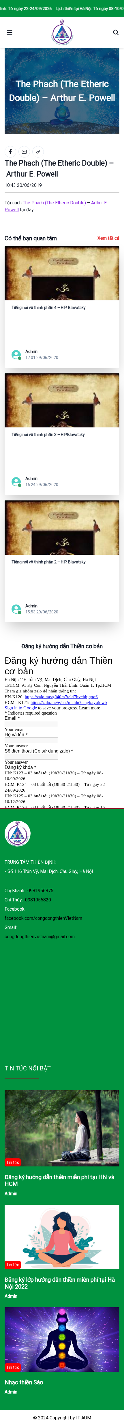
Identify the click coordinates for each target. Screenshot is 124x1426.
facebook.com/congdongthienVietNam (43, 918)
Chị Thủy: (28, 900)
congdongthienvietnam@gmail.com (40, 936)
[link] (38, 152)
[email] (24, 152)
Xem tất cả (108, 238)
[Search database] (113, 32)
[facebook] (10, 152)
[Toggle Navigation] (9, 32)
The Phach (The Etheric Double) (54, 203)
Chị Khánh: (29, 890)
